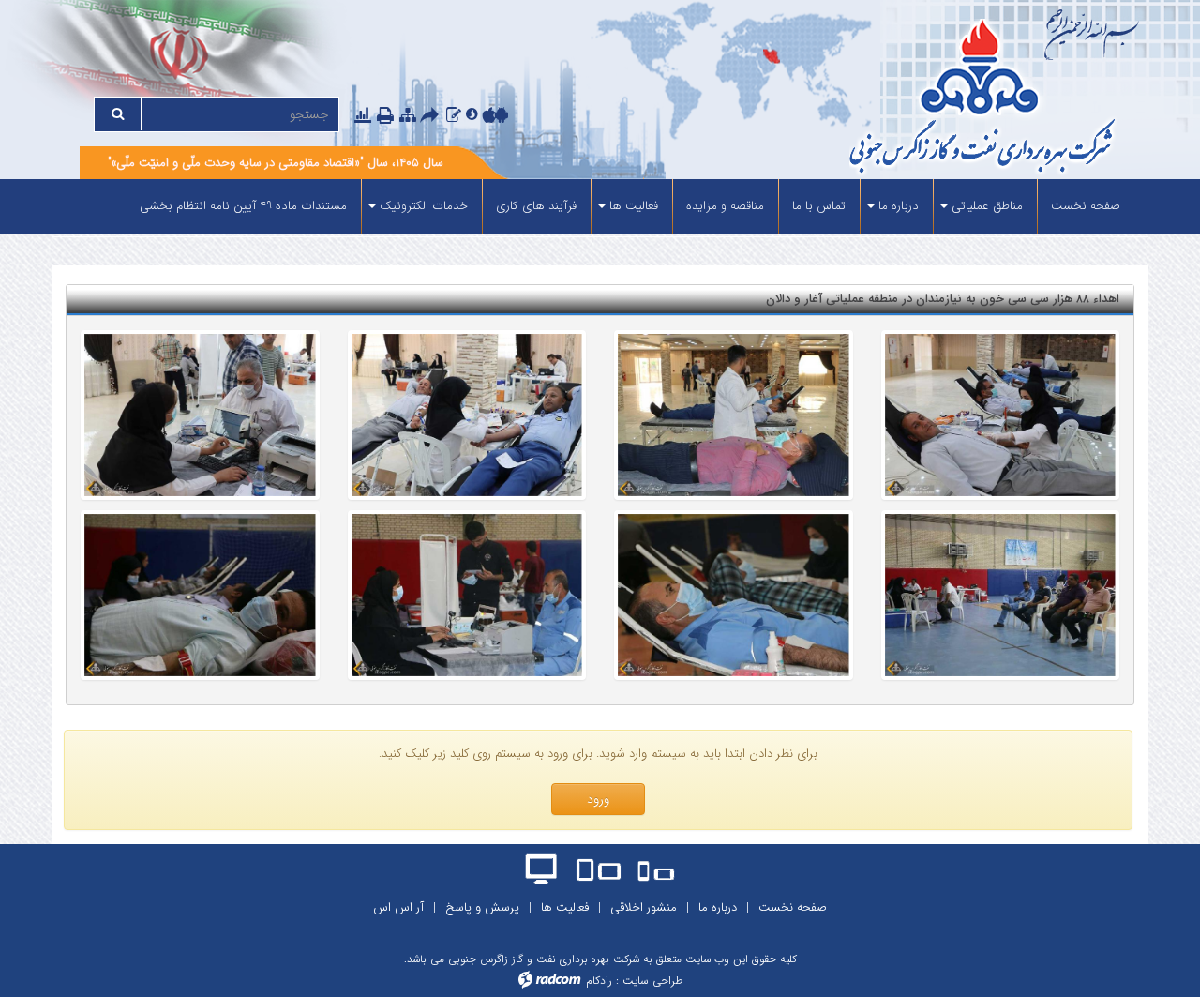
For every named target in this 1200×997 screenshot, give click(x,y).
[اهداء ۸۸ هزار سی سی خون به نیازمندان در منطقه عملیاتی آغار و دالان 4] (200, 415)
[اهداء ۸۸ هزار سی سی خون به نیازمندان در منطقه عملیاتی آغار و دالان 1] (1000, 415)
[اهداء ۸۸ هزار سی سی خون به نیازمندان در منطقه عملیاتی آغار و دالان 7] (467, 595)
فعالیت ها (565, 907)
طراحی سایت (652, 980)
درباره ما (717, 907)
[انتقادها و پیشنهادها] (453, 115)
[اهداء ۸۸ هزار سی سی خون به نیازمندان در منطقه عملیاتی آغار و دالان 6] (733, 595)
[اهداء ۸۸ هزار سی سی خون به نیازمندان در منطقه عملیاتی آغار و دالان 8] (200, 595)
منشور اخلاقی (643, 907)
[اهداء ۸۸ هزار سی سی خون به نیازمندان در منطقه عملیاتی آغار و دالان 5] (1000, 595)
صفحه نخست (792, 907)
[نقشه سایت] (407, 115)
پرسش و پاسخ (482, 907)
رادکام (599, 980)
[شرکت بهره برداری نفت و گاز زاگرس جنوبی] (911, 99)
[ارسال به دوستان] (432, 116)
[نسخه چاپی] (387, 116)
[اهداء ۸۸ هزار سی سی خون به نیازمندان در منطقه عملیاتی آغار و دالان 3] (467, 415)
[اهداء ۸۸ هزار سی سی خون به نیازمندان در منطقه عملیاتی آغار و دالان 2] (733, 415)
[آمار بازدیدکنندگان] (362, 115)
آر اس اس (398, 907)
